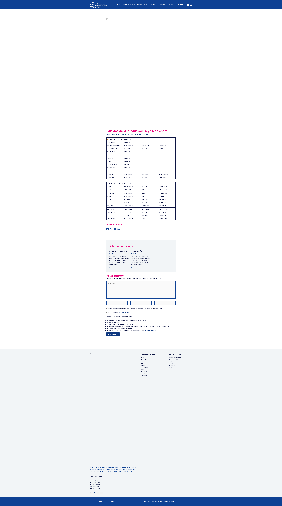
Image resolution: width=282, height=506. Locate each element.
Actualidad (121, 134)
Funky (142, 363)
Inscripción (172, 365)
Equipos (171, 4)
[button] (180, 4)
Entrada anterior (112, 236)
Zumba (143, 377)
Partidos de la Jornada (129, 4)
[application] (148, 4)
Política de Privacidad (124, 312)
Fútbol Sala (144, 365)
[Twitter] (94, 493)
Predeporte (144, 375)
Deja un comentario (111, 134)
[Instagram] (191, 4)
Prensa (170, 367)
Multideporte (144, 371)
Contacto (171, 363)
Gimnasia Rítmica (145, 367)
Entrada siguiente (169, 236)
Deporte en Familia (174, 359)
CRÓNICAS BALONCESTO (118, 251)
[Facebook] (188, 4)
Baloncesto (144, 359)
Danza (143, 361)
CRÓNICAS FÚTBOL (138, 251)
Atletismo (143, 357)
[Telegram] (115, 229)
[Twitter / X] (111, 229)
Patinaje (143, 373)
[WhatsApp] (118, 229)
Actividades (162, 4)
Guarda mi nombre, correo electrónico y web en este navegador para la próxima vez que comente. (135, 308)
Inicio (118, 4)
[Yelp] (101, 493)
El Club (170, 361)
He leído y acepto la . (118, 312)
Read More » (112, 268)
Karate (143, 369)
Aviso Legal (147, 501)
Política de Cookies (169, 501)
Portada (139, 134)
